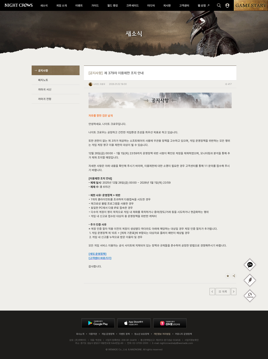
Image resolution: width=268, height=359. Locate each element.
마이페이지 (227, 5)
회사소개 (80, 334)
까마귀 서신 (44, 89)
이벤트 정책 (124, 334)
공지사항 (43, 70)
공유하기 (233, 275)
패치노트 (43, 80)
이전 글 (212, 291)
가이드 (95, 5)
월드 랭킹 (112, 5)
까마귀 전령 (44, 99)
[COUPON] (250, 296)
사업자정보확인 (192, 340)
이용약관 (93, 334)
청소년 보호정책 (141, 334)
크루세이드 (132, 5)
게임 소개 (61, 5)
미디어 (151, 5)
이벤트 (79, 5)
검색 (219, 5)
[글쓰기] (250, 265)
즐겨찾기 (227, 276)
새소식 (44, 5)
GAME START (251, 5)
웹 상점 (202, 5)
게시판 (167, 5)
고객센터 (184, 5)
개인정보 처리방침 (162, 334)
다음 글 (233, 291)
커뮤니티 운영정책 (183, 334)
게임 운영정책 (108, 334)
